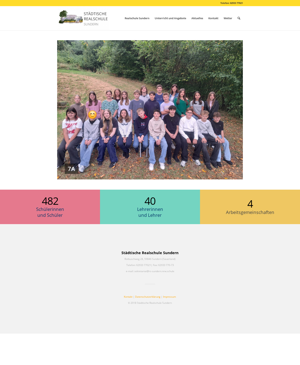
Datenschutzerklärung (147, 296)
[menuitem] (137, 18)
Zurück (66, 110)
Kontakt (128, 296)
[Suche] (239, 18)
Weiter (234, 110)
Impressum (169, 296)
